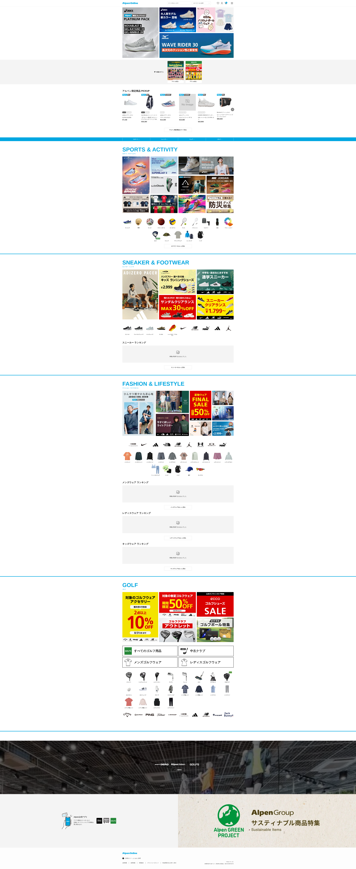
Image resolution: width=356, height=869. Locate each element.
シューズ (163, 139)
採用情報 (133, 863)
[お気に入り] (218, 3)
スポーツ (135, 139)
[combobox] (179, 3)
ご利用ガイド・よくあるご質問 (133, 858)
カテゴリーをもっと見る (178, 246)
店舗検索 (179, 770)
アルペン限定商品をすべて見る (178, 130)
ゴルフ (219, 139)
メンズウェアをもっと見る (178, 507)
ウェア (191, 139)
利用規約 (141, 863)
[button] (232, 109)
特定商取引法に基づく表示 (169, 863)
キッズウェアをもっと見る (178, 568)
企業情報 (124, 863)
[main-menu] (232, 3)
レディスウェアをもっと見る (178, 538)
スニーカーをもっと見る (178, 367)
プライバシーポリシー (153, 863)
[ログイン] (222, 3)
